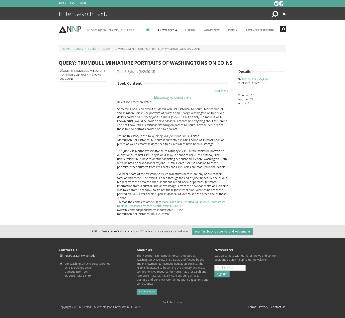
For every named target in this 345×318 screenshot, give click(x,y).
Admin (62, 3)
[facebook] (281, 3)
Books (92, 49)
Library (190, 30)
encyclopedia (167, 30)
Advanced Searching (260, 30)
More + (232, 30)
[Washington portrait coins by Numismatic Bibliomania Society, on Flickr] (172, 98)
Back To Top (171, 302)
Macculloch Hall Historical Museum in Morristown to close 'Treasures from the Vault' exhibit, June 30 (171, 204)
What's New (212, 30)
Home (66, 49)
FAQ (72, 3)
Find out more (147, 291)
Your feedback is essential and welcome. (221, 231)
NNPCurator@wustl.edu (80, 255)
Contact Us (278, 307)
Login (82, 3)
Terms (252, 307)
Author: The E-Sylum (255, 79)
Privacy (263, 307)
